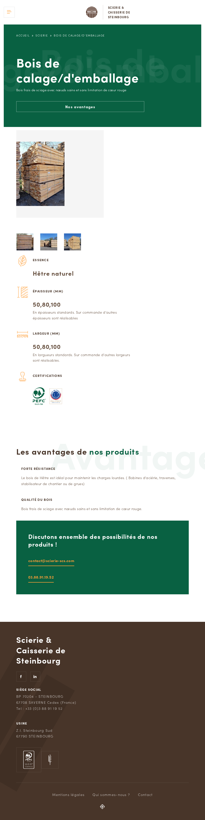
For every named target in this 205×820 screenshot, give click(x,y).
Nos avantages (80, 106)
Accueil (23, 35)
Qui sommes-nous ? (111, 794)
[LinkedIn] (35, 677)
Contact (145, 794)
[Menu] (9, 12)
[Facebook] (21, 677)
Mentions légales (68, 794)
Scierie (42, 35)
